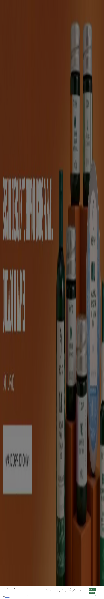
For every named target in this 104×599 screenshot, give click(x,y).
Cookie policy (7, 597)
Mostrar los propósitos (92, 595)
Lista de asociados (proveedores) (51, 592)
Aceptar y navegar (92, 589)
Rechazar (92, 592)
